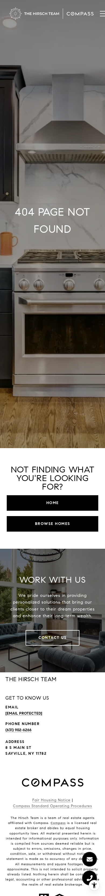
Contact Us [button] (52, 637)
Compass (58, 823)
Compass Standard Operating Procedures (52, 806)
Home (52, 503)
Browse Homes (52, 523)
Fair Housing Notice (51, 800)
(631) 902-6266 (18, 730)
